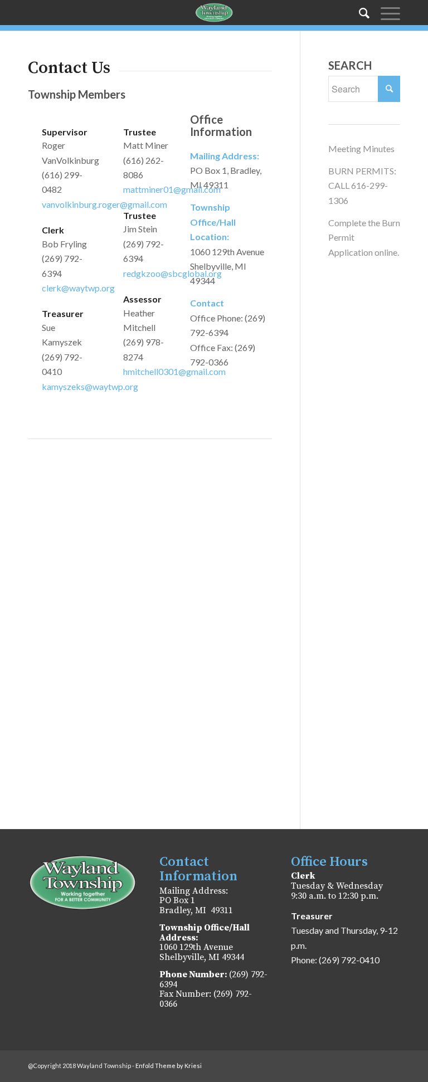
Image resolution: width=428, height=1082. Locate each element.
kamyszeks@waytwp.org (90, 386)
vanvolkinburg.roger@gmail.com (104, 204)
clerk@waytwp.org (78, 287)
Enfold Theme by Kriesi (168, 1065)
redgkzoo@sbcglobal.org (172, 273)
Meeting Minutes (361, 148)
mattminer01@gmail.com (172, 189)
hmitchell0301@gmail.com (174, 371)
